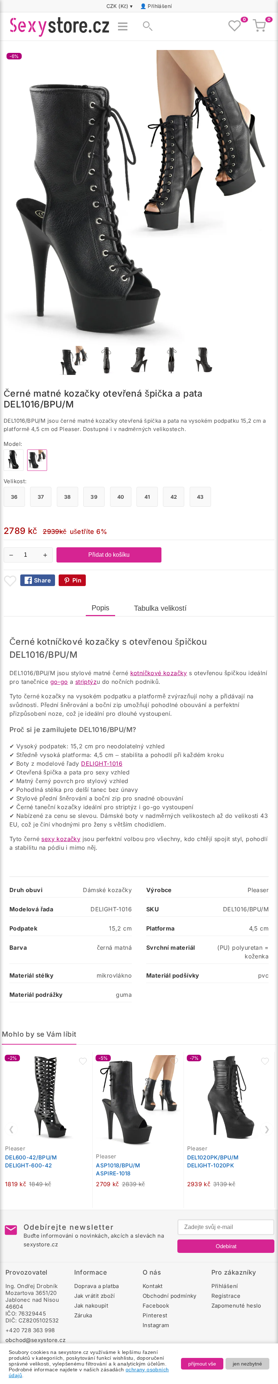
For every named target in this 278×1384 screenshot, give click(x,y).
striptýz (86, 681)
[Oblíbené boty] (234, 26)
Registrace (226, 1295)
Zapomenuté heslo (236, 1305)
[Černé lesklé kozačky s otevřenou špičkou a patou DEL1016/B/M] (14, 468)
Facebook (156, 1305)
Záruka (83, 1315)
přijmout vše (202, 1364)
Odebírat (226, 1246)
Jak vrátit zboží (94, 1295)
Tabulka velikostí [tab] (160, 608)
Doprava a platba (96, 1286)
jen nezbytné (247, 1364)
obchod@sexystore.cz (35, 1340)
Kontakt (153, 1286)
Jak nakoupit (91, 1305)
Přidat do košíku (109, 555)
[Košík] (259, 26)
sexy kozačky (60, 838)
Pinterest (155, 1315)
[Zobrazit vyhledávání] (145, 26)
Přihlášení (160, 6)
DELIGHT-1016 (101, 763)
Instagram (156, 1325)
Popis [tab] (100, 608)
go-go (59, 681)
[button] (82, 1061)
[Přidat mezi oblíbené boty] (10, 581)
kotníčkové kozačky (158, 673)
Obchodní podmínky (170, 1295)
